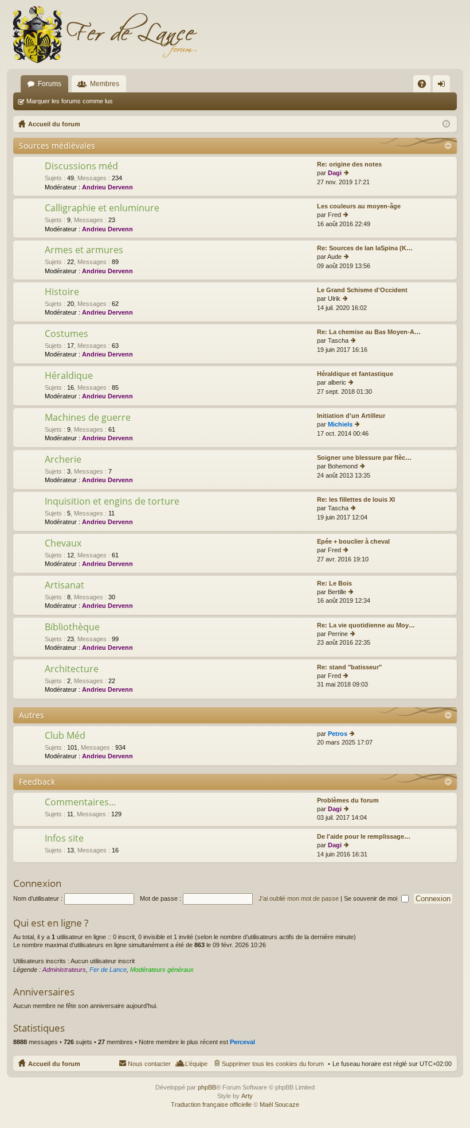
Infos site (64, 838)
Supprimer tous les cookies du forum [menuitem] (273, 1063)
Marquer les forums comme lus (69, 101)
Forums (49, 84)
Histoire (62, 292)
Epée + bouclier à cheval (353, 541)
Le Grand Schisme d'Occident (362, 289)
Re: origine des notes (349, 164)
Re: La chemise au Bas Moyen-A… (369, 331)
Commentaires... (80, 802)
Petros (337, 733)
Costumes (66, 334)
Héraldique (69, 376)
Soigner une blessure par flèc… (364, 457)
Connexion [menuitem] (443, 86)
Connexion (37, 883)
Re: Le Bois (334, 583)
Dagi (335, 172)
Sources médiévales (57, 145)
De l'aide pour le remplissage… (363, 836)
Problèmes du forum (348, 800)
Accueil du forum (54, 1063)
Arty (247, 1095)
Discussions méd (81, 166)
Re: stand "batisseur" (349, 667)
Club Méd (65, 736)
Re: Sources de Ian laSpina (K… (365, 248)
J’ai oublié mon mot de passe (298, 898)
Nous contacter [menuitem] (149, 1063)
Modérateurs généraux (162, 969)
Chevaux (63, 543)
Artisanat (64, 585)
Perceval (242, 1041)
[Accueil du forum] (104, 34)
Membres (104, 84)
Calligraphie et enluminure (102, 208)
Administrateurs (64, 969)
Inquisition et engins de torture (112, 501)
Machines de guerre (88, 418)
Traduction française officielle (211, 1104)
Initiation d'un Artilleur (351, 415)
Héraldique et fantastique (355, 373)
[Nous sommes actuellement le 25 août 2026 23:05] (446, 124)
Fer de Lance (108, 969)
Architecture (72, 669)
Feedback (37, 781)
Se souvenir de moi (371, 898)
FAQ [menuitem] (425, 86)
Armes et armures (84, 250)
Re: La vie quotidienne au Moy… (366, 625)
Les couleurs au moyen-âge (359, 206)
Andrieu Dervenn (107, 187)
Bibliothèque (72, 627)
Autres (31, 715)
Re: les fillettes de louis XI (356, 499)
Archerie (63, 460)
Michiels (340, 424)
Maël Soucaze (279, 1104)
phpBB (207, 1087)
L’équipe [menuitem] (196, 1063)
